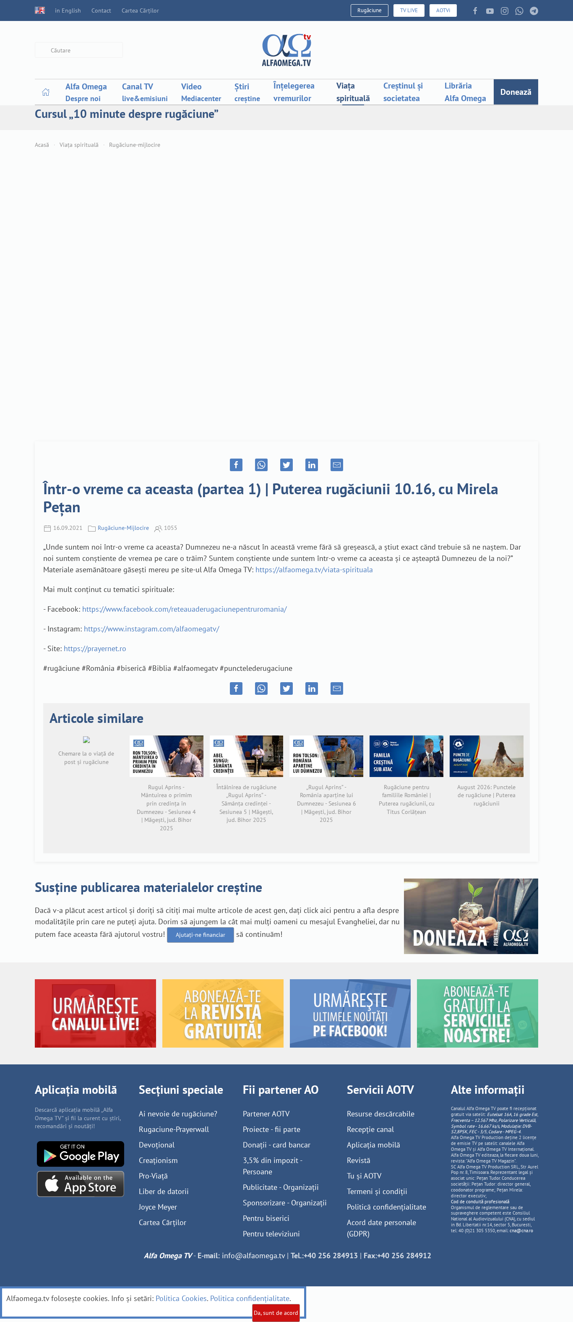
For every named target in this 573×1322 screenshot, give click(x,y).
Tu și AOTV (364, 1176)
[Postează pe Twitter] (286, 465)
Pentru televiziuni (271, 1234)
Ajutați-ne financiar (200, 935)
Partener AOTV (266, 1114)
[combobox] (79, 50)
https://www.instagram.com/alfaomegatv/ (151, 629)
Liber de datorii (164, 1191)
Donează (515, 91)
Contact (101, 10)
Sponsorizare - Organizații (285, 1202)
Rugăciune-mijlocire (134, 145)
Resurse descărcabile (380, 1114)
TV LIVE (409, 10)
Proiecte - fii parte (271, 1129)
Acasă (42, 145)
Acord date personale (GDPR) (381, 1228)
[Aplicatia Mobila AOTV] (80, 1183)
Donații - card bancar (276, 1145)
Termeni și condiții (377, 1191)
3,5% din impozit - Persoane (272, 1165)
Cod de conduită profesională (480, 1202)
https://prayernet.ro (95, 648)
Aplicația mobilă (373, 1145)
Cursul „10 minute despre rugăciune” (127, 113)
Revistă (358, 1160)
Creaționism (158, 1160)
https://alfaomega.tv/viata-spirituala (314, 569)
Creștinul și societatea (403, 92)
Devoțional (157, 1145)
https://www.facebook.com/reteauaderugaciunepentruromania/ (184, 609)
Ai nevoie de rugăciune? (178, 1114)
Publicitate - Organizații (281, 1187)
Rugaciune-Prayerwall (174, 1129)
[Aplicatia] (80, 1153)
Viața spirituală (353, 92)
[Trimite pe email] (337, 465)
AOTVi (443, 10)
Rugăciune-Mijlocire (123, 528)
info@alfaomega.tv (253, 1255)
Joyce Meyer (158, 1207)
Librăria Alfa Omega (465, 92)
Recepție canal (370, 1129)
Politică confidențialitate (386, 1207)
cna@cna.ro (521, 1230)
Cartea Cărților (140, 10)
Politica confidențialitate (249, 1298)
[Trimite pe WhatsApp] (261, 465)
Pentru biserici (266, 1218)
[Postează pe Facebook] (236, 465)
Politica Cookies (181, 1298)
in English (68, 10)
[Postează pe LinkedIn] (311, 465)
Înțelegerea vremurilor (294, 92)
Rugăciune (369, 10)
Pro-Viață (153, 1176)
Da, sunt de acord (276, 1313)
